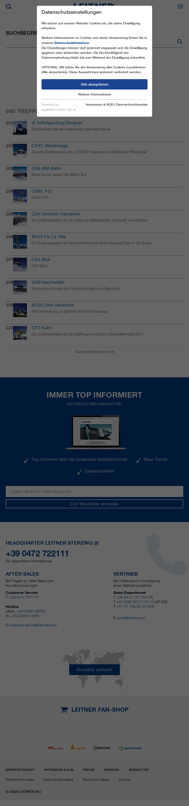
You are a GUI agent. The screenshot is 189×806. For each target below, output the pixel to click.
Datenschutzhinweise (132, 104)
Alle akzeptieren (94, 84)
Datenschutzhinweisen (71, 43)
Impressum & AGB (99, 104)
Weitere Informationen (94, 94)
